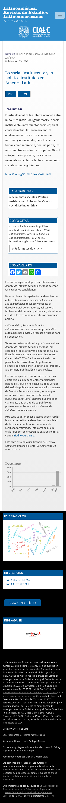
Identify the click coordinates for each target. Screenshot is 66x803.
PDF (10, 94)
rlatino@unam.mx (24, 435)
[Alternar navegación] (60, 15)
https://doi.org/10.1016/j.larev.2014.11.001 (28, 174)
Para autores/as (17, 584)
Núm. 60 (10, 53)
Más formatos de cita (26, 248)
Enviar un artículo (22, 603)
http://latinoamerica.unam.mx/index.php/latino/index (30, 692)
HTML (24, 94)
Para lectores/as (18, 580)
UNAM (20, 795)
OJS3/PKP (49, 795)
